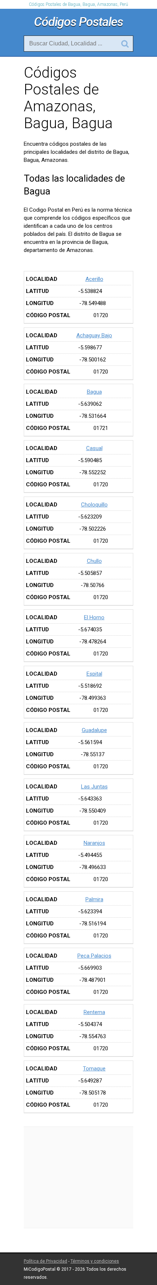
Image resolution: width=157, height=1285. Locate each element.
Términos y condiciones (94, 1261)
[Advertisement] (78, 1177)
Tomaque (94, 1068)
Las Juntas (94, 786)
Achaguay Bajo (94, 335)
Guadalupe (94, 730)
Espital (94, 674)
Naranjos (94, 843)
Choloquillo (94, 504)
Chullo (94, 561)
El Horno (94, 617)
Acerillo (94, 279)
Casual (94, 448)
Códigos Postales (78, 21)
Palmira (94, 899)
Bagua (94, 392)
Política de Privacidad (45, 1261)
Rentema (94, 1012)
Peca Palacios (94, 955)
